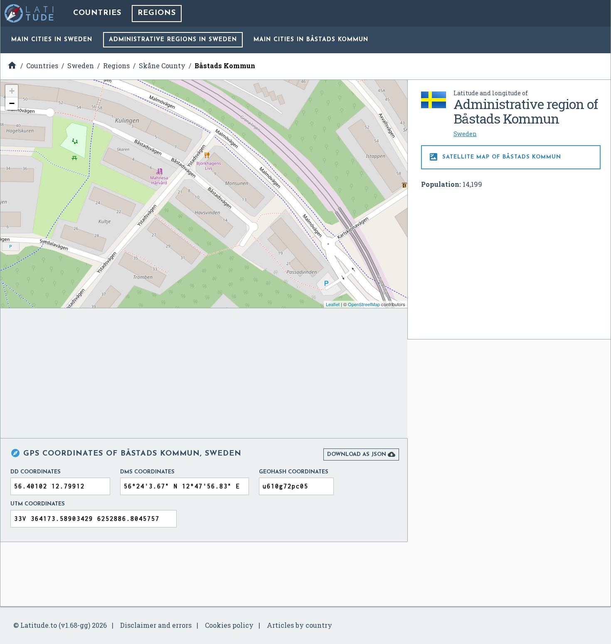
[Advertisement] (511, 257)
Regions (157, 13)
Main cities (51, 40)
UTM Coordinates (37, 504)
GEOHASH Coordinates (293, 472)
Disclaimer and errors (156, 625)
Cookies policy (229, 625)
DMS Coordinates (147, 472)
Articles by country (299, 625)
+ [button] (12, 91)
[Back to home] (29, 13)
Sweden (465, 134)
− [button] (12, 103)
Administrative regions (173, 40)
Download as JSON (361, 454)
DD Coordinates (35, 472)
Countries (97, 13)
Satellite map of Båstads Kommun (495, 157)
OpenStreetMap (364, 304)
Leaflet (333, 304)
